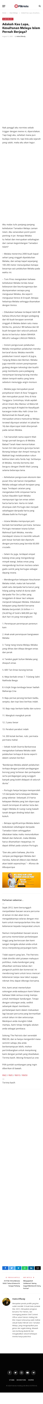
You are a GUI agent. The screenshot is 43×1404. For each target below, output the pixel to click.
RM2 (4, 1075)
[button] (3, 6)
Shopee (31, 1380)
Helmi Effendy (21, 36)
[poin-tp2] (21, 886)
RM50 (24, 1075)
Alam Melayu (7, 19)
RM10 (17, 1075)
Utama (11, 1380)
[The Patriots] (21, 6)
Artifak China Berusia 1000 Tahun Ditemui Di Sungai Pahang (11, 1283)
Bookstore (21, 1380)
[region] (21, 183)
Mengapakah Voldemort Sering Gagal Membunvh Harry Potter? (32, 1285)
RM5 (10, 1075)
